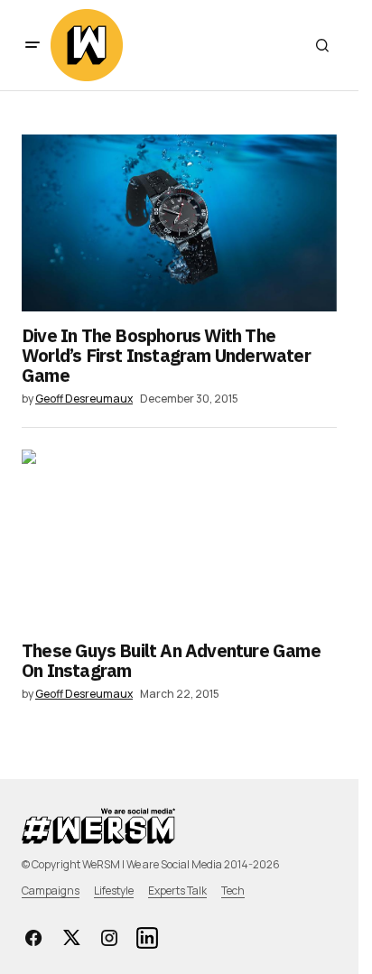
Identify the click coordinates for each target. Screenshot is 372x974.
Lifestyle (114, 890)
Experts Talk (177, 890)
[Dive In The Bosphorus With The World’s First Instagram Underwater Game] (179, 223)
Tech (233, 890)
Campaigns (50, 890)
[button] (32, 45)
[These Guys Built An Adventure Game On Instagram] (179, 538)
